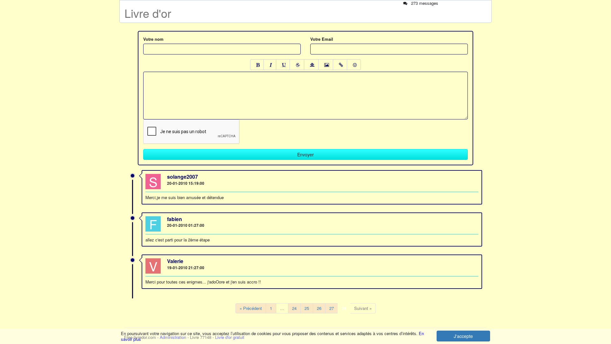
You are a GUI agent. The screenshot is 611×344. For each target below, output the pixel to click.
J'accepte (463, 336)
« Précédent (251, 308)
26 (319, 308)
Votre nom (153, 39)
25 (307, 308)
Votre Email (321, 39)
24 (294, 308)
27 (331, 308)
